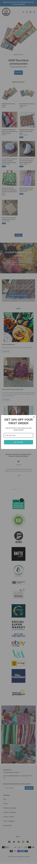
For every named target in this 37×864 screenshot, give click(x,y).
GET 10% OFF (18, 442)
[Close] (34, 417)
